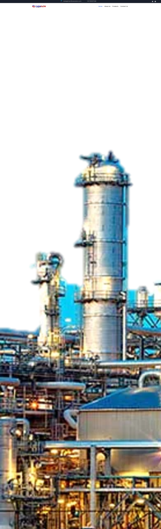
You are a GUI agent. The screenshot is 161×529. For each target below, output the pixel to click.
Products (115, 6)
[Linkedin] (152, 1)
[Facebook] (155, 1)
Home (100, 6)
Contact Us (124, 6)
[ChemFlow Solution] (39, 6)
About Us (107, 6)
